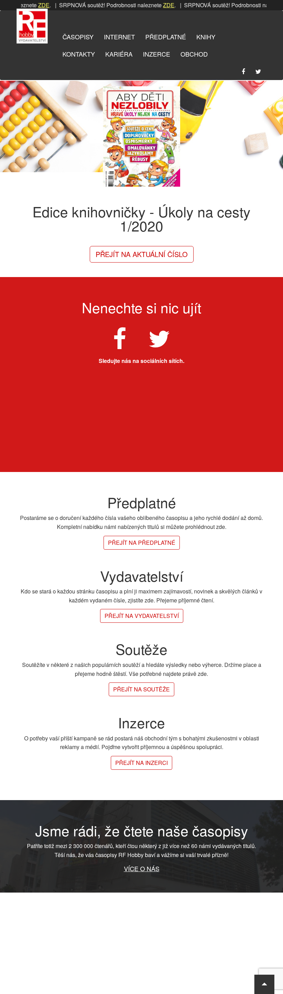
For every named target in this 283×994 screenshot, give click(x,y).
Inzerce (156, 53)
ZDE (33, 5)
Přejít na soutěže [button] (141, 689)
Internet (119, 36)
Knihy (205, 36)
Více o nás (141, 868)
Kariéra (119, 53)
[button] (264, 984)
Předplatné (165, 36)
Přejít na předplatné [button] (141, 543)
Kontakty (78, 53)
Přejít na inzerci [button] (141, 763)
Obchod (194, 53)
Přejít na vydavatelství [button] (142, 616)
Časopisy (78, 36)
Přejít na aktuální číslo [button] (142, 254)
